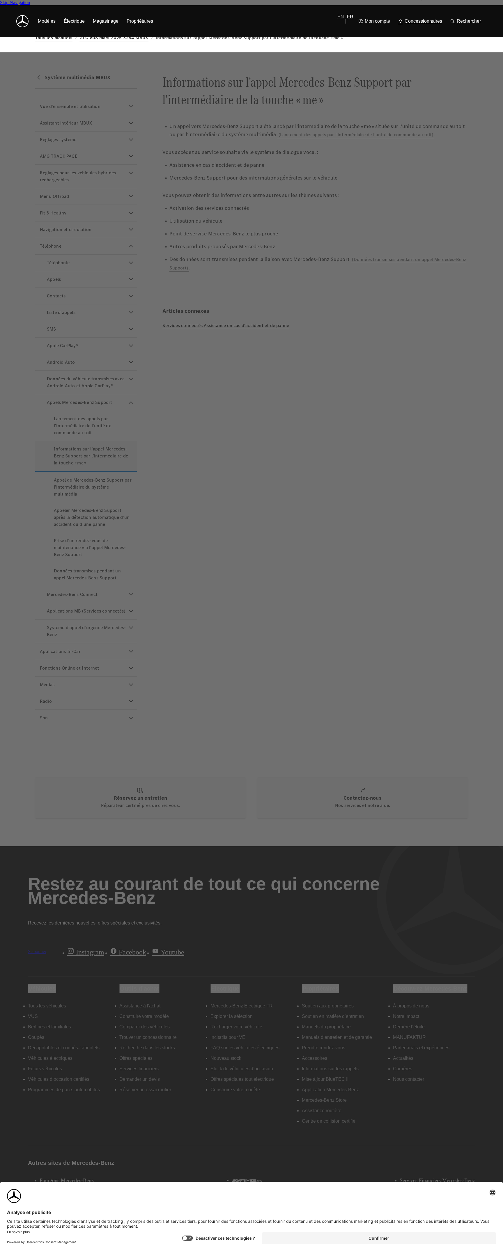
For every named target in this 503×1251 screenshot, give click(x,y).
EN (340, 16)
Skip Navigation (15, 2)
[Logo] (22, 21)
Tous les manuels (53, 38)
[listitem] (47, 21)
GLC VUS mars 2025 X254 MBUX (113, 38)
